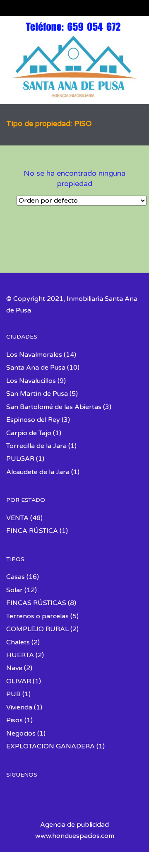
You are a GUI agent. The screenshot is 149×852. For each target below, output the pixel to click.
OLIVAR (18, 681)
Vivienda (19, 707)
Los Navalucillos (31, 381)
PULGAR (20, 459)
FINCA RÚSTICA (32, 531)
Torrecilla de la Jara (36, 446)
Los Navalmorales (34, 355)
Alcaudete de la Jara (38, 472)
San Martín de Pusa (37, 394)
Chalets (18, 642)
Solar (14, 590)
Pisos (14, 720)
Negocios (21, 733)
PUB (13, 694)
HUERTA (20, 655)
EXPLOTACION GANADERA (50, 746)
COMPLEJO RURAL (37, 629)
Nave (14, 668)
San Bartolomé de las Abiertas (53, 407)
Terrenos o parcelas (37, 616)
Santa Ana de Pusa (35, 367)
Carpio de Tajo (28, 433)
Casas (15, 577)
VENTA (17, 518)
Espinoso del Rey (33, 420)
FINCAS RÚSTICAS (36, 603)
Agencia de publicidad (74, 825)
